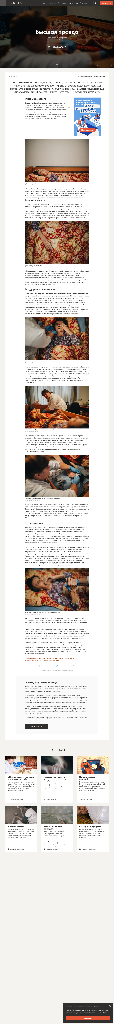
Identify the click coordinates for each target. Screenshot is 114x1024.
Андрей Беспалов (51, 799)
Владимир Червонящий (17, 849)
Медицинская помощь (85, 76)
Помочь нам (106, 3)
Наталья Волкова (86, 799)
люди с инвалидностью (47, 670)
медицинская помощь (61, 670)
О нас (44, 3)
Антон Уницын (59, 40)
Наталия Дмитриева (59, 37)
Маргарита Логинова (16, 799)
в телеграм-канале (31, 660)
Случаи (96, 76)
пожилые (70, 670)
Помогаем (83, 3)
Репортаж (102, 76)
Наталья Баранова (52, 849)
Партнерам (62, 3)
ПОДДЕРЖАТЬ (88, 1018)
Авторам (52, 3)
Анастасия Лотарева (88, 849)
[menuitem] (3, 3)
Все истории (73, 3)
